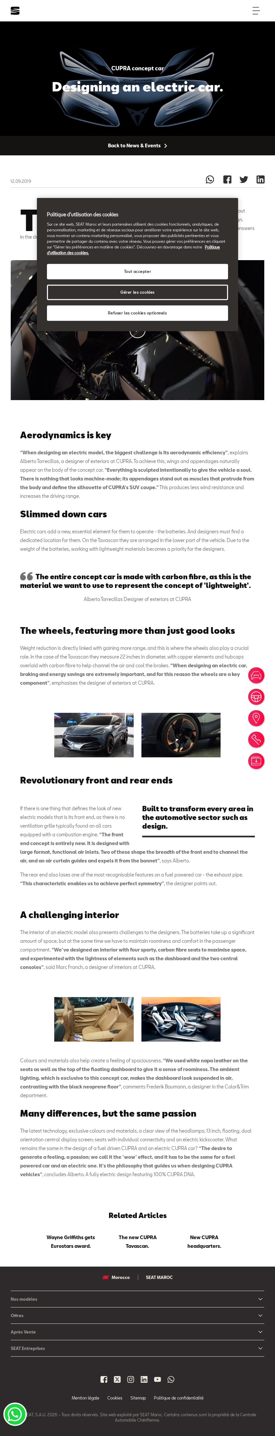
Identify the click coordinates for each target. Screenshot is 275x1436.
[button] (94, 735)
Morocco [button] (121, 1277)
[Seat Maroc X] (117, 1379)
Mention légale (85, 1397)
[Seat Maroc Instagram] (131, 1379)
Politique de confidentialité (179, 1397)
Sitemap (138, 1397)
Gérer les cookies (137, 292)
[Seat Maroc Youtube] (158, 1379)
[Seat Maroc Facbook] (104, 1379)
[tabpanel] (71, 1240)
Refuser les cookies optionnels (137, 313)
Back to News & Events (135, 145)
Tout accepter (137, 272)
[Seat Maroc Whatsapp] (171, 1379)
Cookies (114, 1397)
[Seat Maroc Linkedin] (144, 1379)
